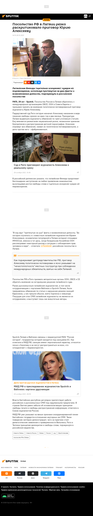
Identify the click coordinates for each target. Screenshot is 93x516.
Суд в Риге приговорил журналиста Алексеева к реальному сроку (41, 166)
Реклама (45, 490)
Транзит (59, 467)
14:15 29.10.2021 (18, 35)
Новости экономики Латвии (41, 467)
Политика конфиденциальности (48, 487)
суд (54, 433)
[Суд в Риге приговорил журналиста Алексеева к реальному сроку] (46, 147)
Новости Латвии (18, 433)
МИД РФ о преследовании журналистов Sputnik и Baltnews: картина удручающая (42, 388)
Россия (48, 433)
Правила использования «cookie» (72, 487)
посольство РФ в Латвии (21, 437)
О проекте (5, 487)
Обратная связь (54, 490)
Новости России (31, 433)
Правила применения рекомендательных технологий (21, 490)
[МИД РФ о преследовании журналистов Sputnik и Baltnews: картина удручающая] (46, 365)
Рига (16, 467)
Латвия (41, 433)
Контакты (13, 487)
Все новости (6, 467)
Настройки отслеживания (70, 490)
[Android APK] (8, 496)
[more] (78, 172)
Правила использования (26, 487)
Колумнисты (70, 467)
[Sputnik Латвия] (11, 18)
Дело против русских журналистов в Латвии (36, 382)
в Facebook (46, 246)
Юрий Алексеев (63, 433)
